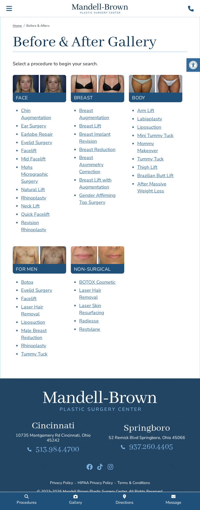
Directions (124, 502)
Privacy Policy (61, 482)
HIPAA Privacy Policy (95, 482)
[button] (193, 65)
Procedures (26, 502)
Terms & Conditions (133, 482)
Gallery (75, 502)
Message (173, 502)
